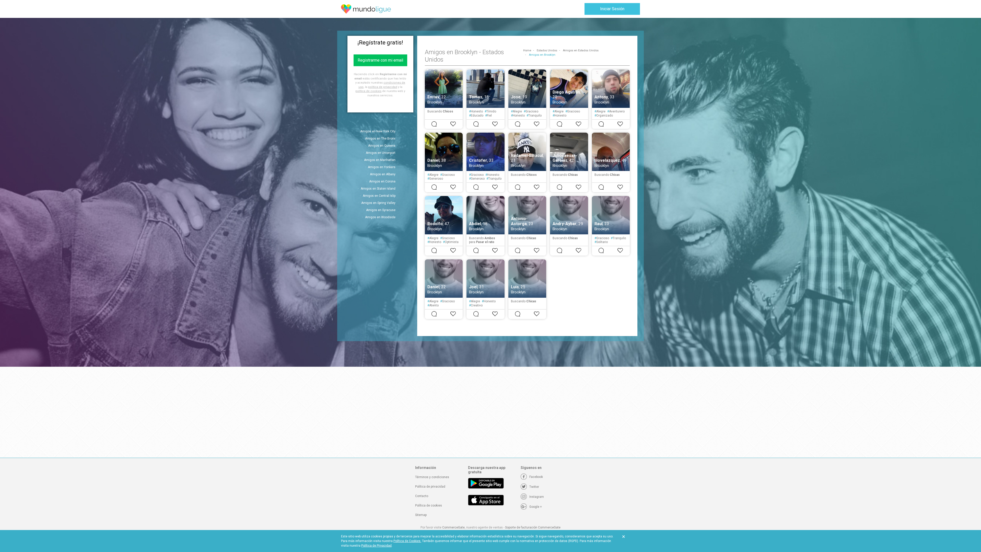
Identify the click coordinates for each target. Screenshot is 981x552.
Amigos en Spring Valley (378, 203)
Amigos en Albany (382, 174)
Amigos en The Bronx (380, 138)
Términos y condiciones (432, 477)
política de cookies (368, 91)
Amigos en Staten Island (378, 188)
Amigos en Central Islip (379, 196)
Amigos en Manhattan (379, 160)
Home (527, 50)
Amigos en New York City (377, 131)
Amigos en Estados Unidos (581, 50)
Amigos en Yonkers (381, 167)
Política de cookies (428, 505)
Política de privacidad (430, 486)
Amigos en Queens (381, 145)
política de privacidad (382, 87)
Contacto (421, 496)
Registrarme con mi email (380, 60)
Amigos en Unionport (380, 153)
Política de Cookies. (407, 541)
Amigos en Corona (382, 181)
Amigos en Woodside (380, 217)
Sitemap (421, 515)
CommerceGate (453, 527)
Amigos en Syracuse (380, 210)
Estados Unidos (547, 50)
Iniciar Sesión (612, 8)
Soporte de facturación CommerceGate (532, 527)
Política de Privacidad (376, 545)
